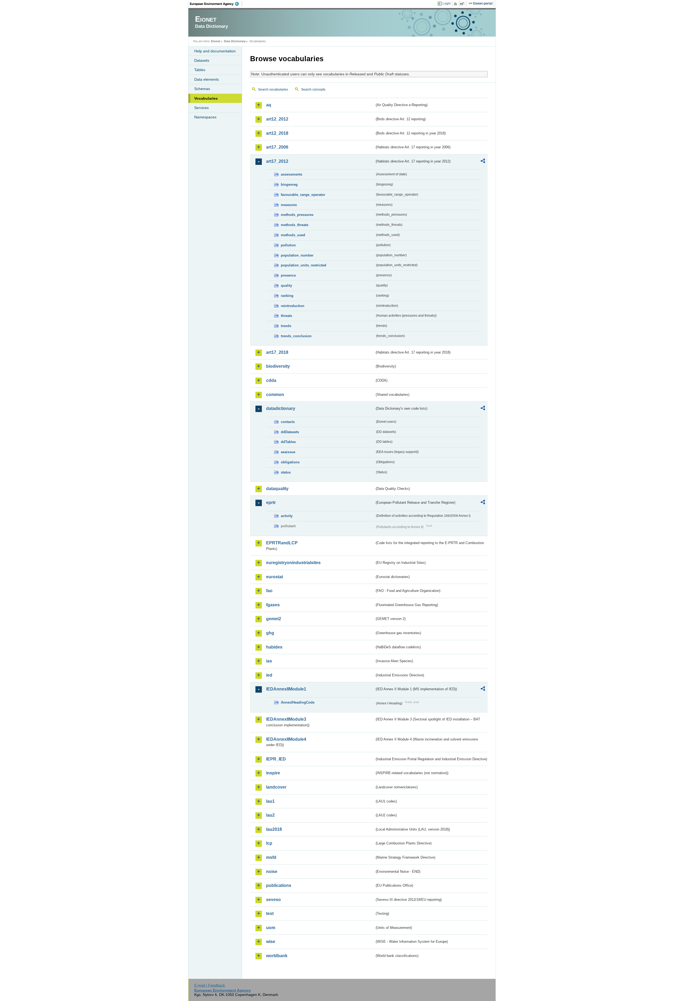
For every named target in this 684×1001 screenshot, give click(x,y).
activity (287, 516)
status (286, 472)
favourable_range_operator (303, 195)
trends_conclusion (296, 336)
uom (270, 927)
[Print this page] (456, 3)
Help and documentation (215, 51)
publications (278, 885)
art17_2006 (277, 147)
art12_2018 (277, 133)
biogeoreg (289, 185)
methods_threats (294, 225)
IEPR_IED (276, 759)
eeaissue (288, 452)
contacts (288, 422)
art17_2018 (277, 352)
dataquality (277, 488)
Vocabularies (206, 98)
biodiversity (278, 366)
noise (271, 871)
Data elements (206, 79)
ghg (270, 633)
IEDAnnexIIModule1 (286, 689)
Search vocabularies (273, 89)
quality (286, 286)
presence (288, 275)
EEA (216, 3)
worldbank (276, 955)
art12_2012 (277, 119)
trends (286, 326)
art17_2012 (277, 161)
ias (269, 661)
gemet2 (273, 618)
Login (446, 3)
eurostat (274, 577)
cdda (271, 380)
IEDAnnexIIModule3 (286, 719)
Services (201, 108)
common (275, 394)
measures (289, 205)
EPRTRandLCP (282, 543)
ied (269, 675)
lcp (269, 843)
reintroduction (292, 306)
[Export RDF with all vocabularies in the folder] (483, 161)
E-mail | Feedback (209, 985)
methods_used (293, 235)
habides (274, 647)
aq (268, 105)
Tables (199, 70)
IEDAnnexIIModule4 (286, 739)
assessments (291, 174)
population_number (297, 255)
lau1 (270, 801)
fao (269, 590)
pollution (288, 245)
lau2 (270, 815)
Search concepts (313, 89)
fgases (273, 605)
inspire (273, 773)
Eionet (215, 41)
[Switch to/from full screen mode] (463, 3)
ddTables (288, 442)
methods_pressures (297, 215)
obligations (290, 462)
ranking (287, 296)
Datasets (201, 60)
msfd (271, 857)
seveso (273, 899)
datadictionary (280, 408)
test (270, 913)
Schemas (202, 89)
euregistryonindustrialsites (293, 562)
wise (270, 941)
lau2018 (274, 829)
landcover (276, 787)
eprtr (271, 502)
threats (286, 316)
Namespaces (205, 117)
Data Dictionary (235, 41)
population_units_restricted (303, 265)
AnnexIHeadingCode (297, 702)
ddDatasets (290, 432)
